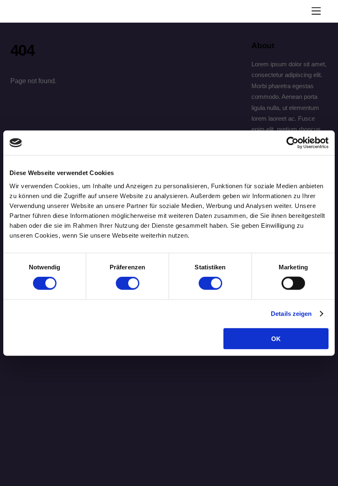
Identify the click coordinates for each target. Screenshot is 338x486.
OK (276, 338)
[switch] (127, 283)
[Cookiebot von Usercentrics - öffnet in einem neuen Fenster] (292, 143)
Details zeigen (291, 313)
